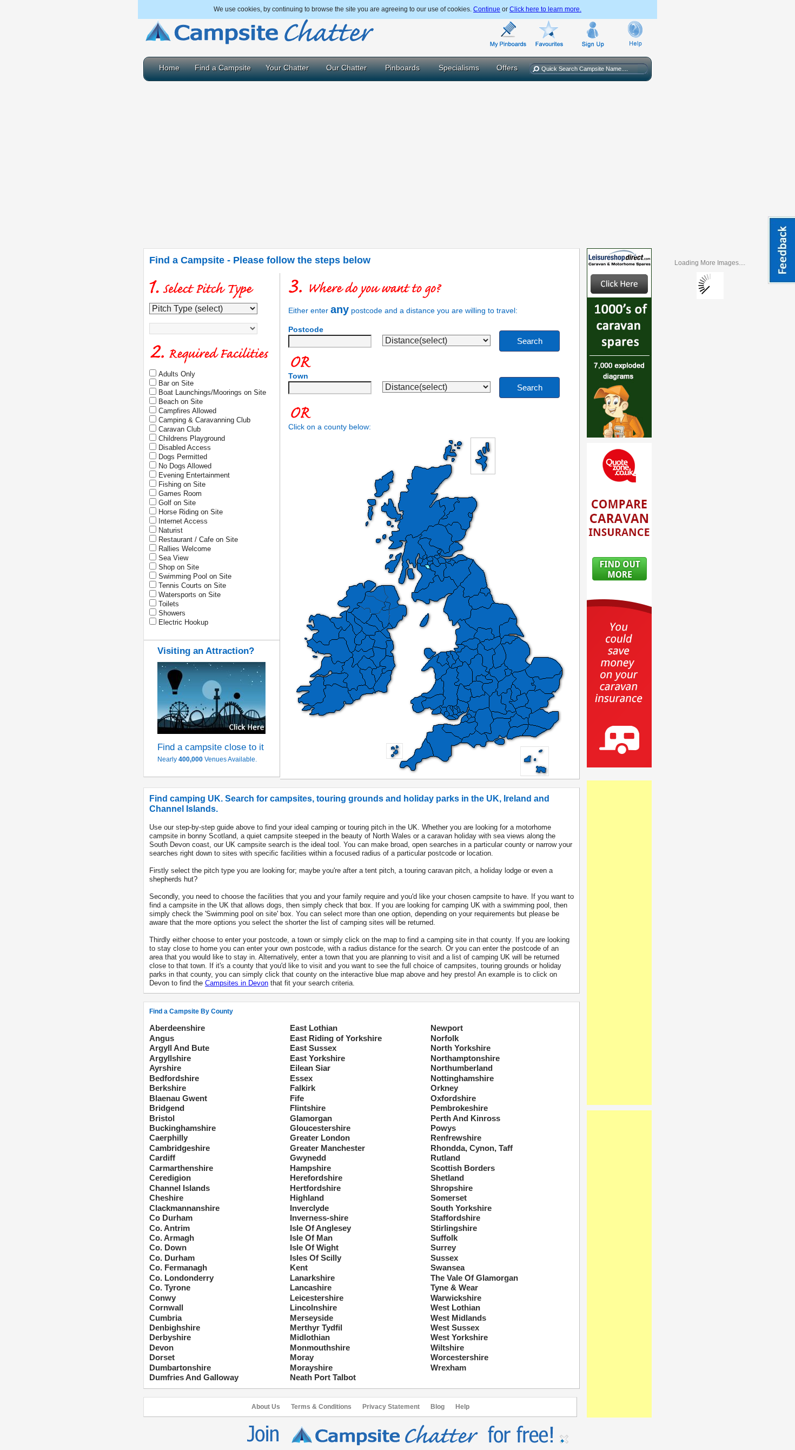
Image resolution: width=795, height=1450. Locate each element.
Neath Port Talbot (323, 1377)
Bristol (162, 1118)
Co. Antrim (169, 1228)
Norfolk (444, 1038)
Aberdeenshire (177, 1027)
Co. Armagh (171, 1237)
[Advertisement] (397, 162)
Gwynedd (308, 1157)
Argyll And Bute (179, 1047)
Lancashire (311, 1287)
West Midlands (458, 1317)
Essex (301, 1078)
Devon (161, 1347)
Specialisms (459, 67)
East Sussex (313, 1047)
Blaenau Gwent (178, 1098)
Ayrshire (165, 1067)
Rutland (445, 1157)
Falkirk (302, 1088)
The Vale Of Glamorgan (474, 1277)
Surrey (443, 1247)
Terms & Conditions (321, 1407)
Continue (486, 9)
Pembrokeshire (459, 1108)
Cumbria (165, 1317)
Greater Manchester (327, 1148)
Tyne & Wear (454, 1287)
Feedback (781, 250)
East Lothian (313, 1027)
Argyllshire (170, 1058)
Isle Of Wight (314, 1247)
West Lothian (455, 1307)
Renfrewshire (455, 1137)
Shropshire (451, 1188)
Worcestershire (459, 1357)
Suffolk (444, 1237)
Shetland (447, 1177)
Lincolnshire (313, 1307)
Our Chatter (346, 67)
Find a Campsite (223, 67)
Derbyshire (170, 1337)
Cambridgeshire (179, 1148)
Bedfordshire (174, 1078)
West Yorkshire (459, 1337)
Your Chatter (287, 67)
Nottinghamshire (462, 1078)
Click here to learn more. (545, 9)
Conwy (162, 1297)
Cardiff (162, 1157)
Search (529, 341)
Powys (443, 1128)
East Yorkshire (317, 1058)
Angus (161, 1038)
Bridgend (166, 1108)
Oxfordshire (453, 1098)
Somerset (448, 1197)
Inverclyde (309, 1208)
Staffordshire (455, 1217)
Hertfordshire (315, 1188)
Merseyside (311, 1317)
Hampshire (310, 1168)
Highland (307, 1197)
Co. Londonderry (181, 1277)
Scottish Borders (462, 1168)
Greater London (320, 1137)
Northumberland (461, 1067)
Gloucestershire (320, 1128)
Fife (297, 1098)
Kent (299, 1267)
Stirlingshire (453, 1228)
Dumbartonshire (180, 1367)
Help (462, 1407)
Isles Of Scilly (315, 1257)
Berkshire (167, 1088)
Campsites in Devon (236, 983)
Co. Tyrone (169, 1287)
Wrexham (448, 1367)
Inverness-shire (319, 1217)
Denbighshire (174, 1327)
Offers (507, 67)
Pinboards (402, 67)
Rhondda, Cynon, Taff (471, 1148)
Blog (437, 1407)
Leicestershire (316, 1297)
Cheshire (166, 1197)
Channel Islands (179, 1188)
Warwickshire (455, 1297)
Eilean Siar (310, 1067)
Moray (302, 1357)
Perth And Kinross (465, 1118)
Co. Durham (172, 1257)
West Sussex (454, 1327)
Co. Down (168, 1247)
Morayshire (311, 1367)
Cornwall (166, 1307)
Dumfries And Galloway (194, 1377)
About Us (265, 1407)
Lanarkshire (312, 1277)
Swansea (447, 1267)
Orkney (444, 1088)
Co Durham (171, 1217)
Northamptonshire (465, 1058)
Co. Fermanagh (178, 1267)
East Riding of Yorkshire (336, 1038)
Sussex (444, 1257)
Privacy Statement (391, 1407)
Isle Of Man (311, 1237)
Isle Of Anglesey (320, 1228)
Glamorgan (311, 1118)
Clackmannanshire (184, 1208)
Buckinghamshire (182, 1128)
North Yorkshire (460, 1047)
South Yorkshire (461, 1208)
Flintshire (308, 1108)
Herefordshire (316, 1177)
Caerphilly (168, 1137)
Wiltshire (447, 1347)
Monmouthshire (320, 1347)
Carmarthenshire (181, 1168)
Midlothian (310, 1337)
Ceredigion (170, 1177)
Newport (446, 1027)
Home (169, 67)
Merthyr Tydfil (316, 1327)
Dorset (162, 1357)
